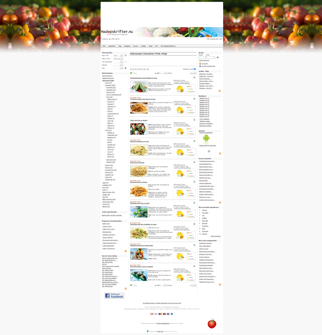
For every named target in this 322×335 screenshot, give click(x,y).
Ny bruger (205, 63)
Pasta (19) (108, 177)
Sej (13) (110, 140)
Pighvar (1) (111, 128)
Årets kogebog (106, 268)
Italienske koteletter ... (206, 191)
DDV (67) (105, 197)
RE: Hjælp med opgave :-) (110, 276)
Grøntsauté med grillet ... (206, 189)
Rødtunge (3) (112, 137)
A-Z (148, 69)
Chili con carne (107, 226)
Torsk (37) (111, 149)
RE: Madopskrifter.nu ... (109, 280)
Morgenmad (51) (107, 75)
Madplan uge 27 (204, 98)
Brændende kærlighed (206, 172)
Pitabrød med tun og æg (206, 282)
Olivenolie (205, 220)
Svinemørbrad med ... (205, 164)
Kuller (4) (110, 116)
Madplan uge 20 (204, 112)
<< (155, 73)
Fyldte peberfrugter (108, 245)
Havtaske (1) (112, 106)
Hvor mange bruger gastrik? (110, 266)
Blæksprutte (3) (112, 99)
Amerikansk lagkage (205, 243)
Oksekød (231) (111, 87)
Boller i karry (106, 223)
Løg (203, 215)
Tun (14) (110, 151)
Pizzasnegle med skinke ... (111, 240)
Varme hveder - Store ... (206, 81)
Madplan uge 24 (204, 104)
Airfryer (104, 264)
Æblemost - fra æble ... (206, 74)
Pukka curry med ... (205, 197)
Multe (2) (110, 123)
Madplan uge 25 (204, 102)
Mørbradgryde (107, 232)
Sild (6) (110, 142)
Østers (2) (111, 154)
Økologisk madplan (205, 125)
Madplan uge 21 (204, 110)
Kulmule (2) (111, 118)
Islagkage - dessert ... (206, 88)
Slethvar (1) (111, 147)
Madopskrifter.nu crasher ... (110, 282)
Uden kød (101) (111, 159)
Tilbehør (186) (110, 162)
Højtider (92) (106, 194)
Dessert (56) (109, 165)
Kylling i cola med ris (109, 248)
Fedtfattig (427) (107, 185)
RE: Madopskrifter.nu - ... (109, 260)
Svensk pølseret (108, 237)
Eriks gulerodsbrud (205, 246)
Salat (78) (105, 182)
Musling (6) (111, 125)
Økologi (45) (106, 206)
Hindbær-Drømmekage (206, 260)
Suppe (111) (109, 167)
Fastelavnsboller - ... (205, 83)
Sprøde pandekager (205, 183)
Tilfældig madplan (204, 121)
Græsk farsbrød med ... (110, 243)
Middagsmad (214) (108, 78)
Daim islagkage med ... (206, 166)
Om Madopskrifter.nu (149, 303)
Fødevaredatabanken (163, 323)
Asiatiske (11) (109, 174)
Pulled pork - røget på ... (206, 76)
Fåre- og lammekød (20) (113, 94)
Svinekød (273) (111, 90)
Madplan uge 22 (204, 108)
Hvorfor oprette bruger (208, 66)
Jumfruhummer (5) (113, 113)
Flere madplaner (204, 119)
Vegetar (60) (109, 172)
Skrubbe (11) (111, 144)
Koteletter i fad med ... (109, 234)
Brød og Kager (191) (108, 192)
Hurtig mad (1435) (107, 201)
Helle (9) (110, 109)
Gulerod (204, 234)
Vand (203, 228)
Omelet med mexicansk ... (207, 200)
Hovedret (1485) (110, 85)
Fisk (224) (105, 187)
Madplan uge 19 (204, 114)
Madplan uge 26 (204, 100)
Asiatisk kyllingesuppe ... (206, 194)
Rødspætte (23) (112, 135)
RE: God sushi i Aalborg (109, 278)
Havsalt (204, 210)
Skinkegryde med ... (205, 177)
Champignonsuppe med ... (207, 161)
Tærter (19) (106, 204)
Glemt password (204, 60)
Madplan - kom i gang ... (206, 86)
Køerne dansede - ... (205, 78)
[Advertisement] (163, 61)
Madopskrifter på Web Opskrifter (112, 215)
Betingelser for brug (167, 303)
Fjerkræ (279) (110, 92)
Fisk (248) (109, 97)
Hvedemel (205, 226)
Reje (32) (109, 130)
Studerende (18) (110, 179)
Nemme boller (203, 180)
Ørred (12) (111, 156)
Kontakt (158, 303)
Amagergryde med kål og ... (207, 276)
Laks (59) (110, 120)
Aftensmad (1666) (108, 80)
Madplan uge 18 (204, 116)
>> (171, 73)
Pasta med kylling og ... (206, 175)
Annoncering (177, 303)
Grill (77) (105, 190)
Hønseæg (205, 231)
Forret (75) (108, 83)
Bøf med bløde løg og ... (206, 169)
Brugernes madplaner (206, 123)
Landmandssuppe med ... (207, 186)
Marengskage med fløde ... (207, 251)
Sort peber (205, 213)
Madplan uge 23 (204, 106)
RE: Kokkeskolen (107, 262)
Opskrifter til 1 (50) (111, 170)
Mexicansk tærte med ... (206, 271)
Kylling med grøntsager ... (207, 279)
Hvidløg (204, 218)
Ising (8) (110, 111)
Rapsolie (204, 223)
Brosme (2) (111, 101)
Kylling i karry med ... (109, 229)
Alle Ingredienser (216, 236)
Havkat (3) (111, 104)
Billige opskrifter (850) (109, 199)
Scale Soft (160, 331)
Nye (136, 73)
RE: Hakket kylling (107, 270)
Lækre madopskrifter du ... (110, 258)
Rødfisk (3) (111, 132)
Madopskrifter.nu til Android (207, 145)
